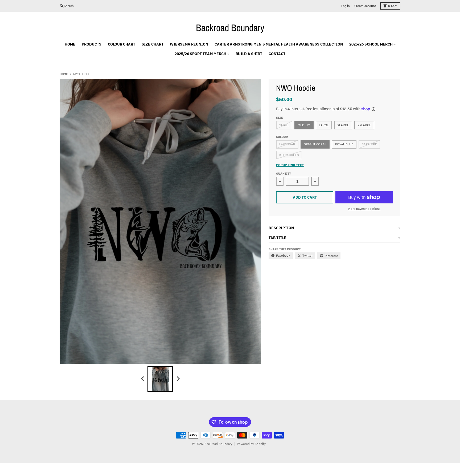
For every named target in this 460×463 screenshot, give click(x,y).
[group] (160, 379)
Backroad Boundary (230, 27)
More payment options (364, 209)
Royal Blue (344, 144)
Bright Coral (315, 144)
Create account (365, 6)
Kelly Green (289, 155)
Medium (304, 125)
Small (284, 125)
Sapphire (369, 144)
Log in (345, 6)
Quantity (283, 173)
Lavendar (287, 144)
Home (64, 74)
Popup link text (290, 165)
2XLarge (364, 125)
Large (324, 125)
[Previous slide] (142, 379)
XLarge (343, 125)
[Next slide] (178, 379)
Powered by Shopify (251, 444)
